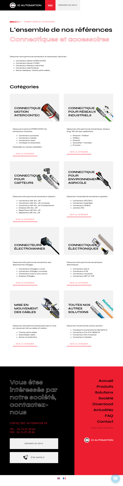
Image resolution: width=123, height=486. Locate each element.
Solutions (104, 392)
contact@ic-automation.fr (28, 423)
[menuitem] (59, 478)
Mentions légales (102, 427)
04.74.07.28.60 (26, 429)
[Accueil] (27, 5)
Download (103, 404)
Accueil (106, 380)
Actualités (103, 410)
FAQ (109, 415)
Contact (105, 421)
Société (106, 398)
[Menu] (50, 5)
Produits (105, 386)
